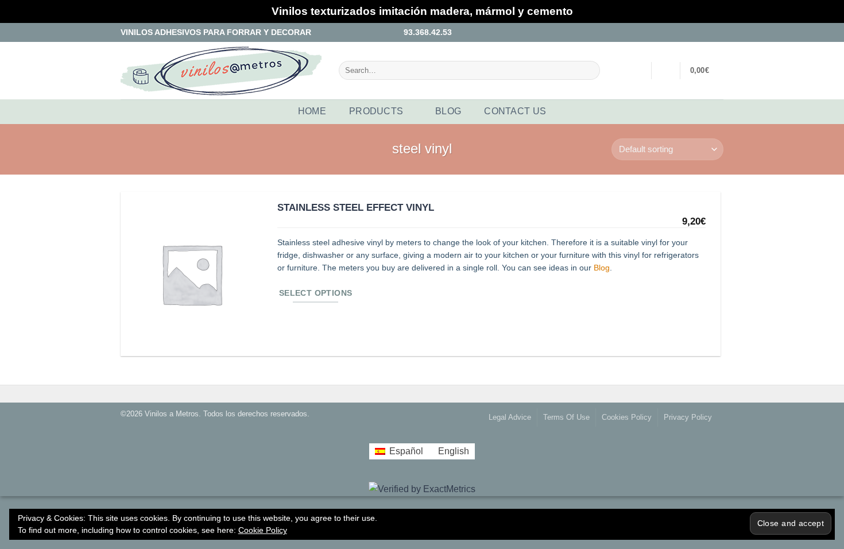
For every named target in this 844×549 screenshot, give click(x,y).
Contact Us (515, 111)
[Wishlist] (665, 70)
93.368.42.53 (425, 32)
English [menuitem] (453, 451)
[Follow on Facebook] (685, 32)
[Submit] (589, 70)
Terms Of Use (566, 417)
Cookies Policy (627, 417)
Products (376, 111)
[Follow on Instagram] (696, 32)
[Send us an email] (707, 32)
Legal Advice (510, 417)
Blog (448, 111)
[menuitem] (398, 451)
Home (312, 111)
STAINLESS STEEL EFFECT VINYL (355, 207)
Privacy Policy (688, 417)
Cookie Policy (262, 530)
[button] (635, 70)
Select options (316, 293)
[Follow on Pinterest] (718, 32)
